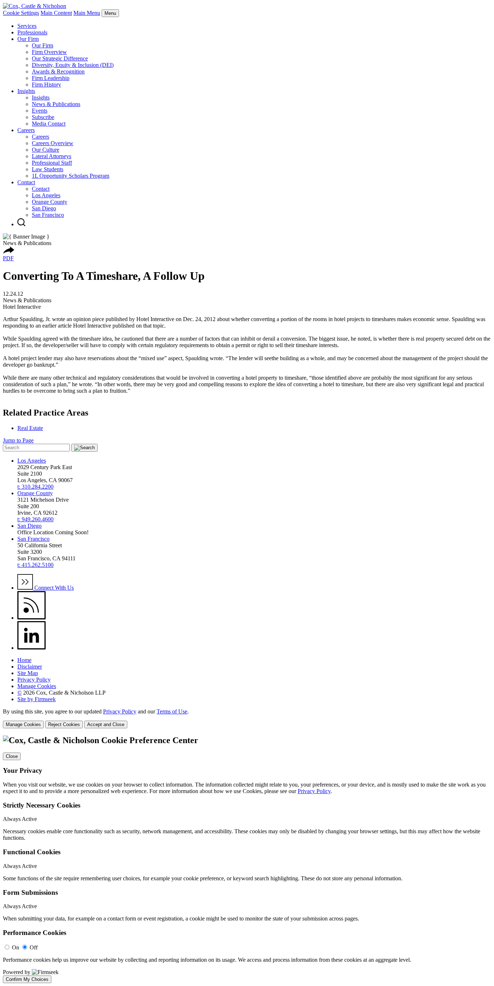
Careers (26, 130)
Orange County (49, 202)
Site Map (27, 673)
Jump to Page (18, 440)
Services (27, 26)
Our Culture (45, 150)
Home (24, 660)
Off (34, 947)
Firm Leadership (50, 78)
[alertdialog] (247, 859)
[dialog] (247, 718)
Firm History (46, 84)
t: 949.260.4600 (35, 519)
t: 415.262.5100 (35, 565)
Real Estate (30, 428)
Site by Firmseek (36, 699)
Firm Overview (49, 52)
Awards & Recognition (58, 71)
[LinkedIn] (31, 648)
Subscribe (43, 117)
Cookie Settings (21, 13)
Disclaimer (29, 666)
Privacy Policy (34, 680)
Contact (26, 182)
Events (39, 111)
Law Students (47, 169)
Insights (26, 91)
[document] (247, 859)
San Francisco (48, 215)
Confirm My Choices (27, 979)
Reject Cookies (64, 724)
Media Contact (48, 124)
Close (12, 756)
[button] (8, 252)
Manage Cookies (36, 686)
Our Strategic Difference (60, 58)
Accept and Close (105, 724)
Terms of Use (172, 711)
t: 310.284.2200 (35, 487)
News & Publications (56, 104)
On (15, 947)
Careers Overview (52, 143)
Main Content (56, 13)
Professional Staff (52, 163)
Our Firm (28, 39)
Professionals (32, 32)
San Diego (44, 208)
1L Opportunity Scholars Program (70, 176)
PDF (8, 258)
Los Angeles (46, 195)
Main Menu (86, 13)
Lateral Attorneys (51, 156)
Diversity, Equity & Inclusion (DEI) (73, 65)
